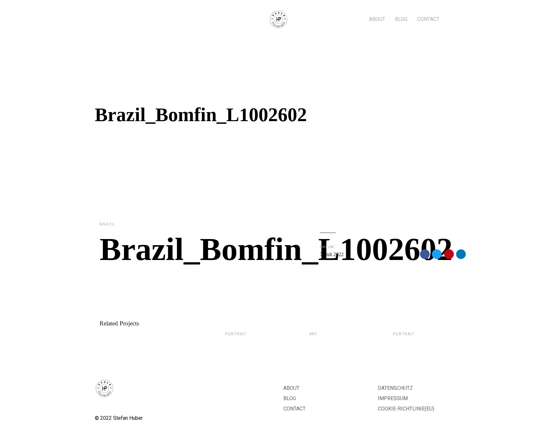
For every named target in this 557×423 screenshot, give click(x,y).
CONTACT (294, 409)
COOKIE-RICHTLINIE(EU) (406, 409)
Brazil (107, 224)
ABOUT (291, 388)
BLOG (289, 398)
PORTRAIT (236, 334)
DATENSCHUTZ (395, 388)
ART (313, 334)
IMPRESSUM (393, 398)
